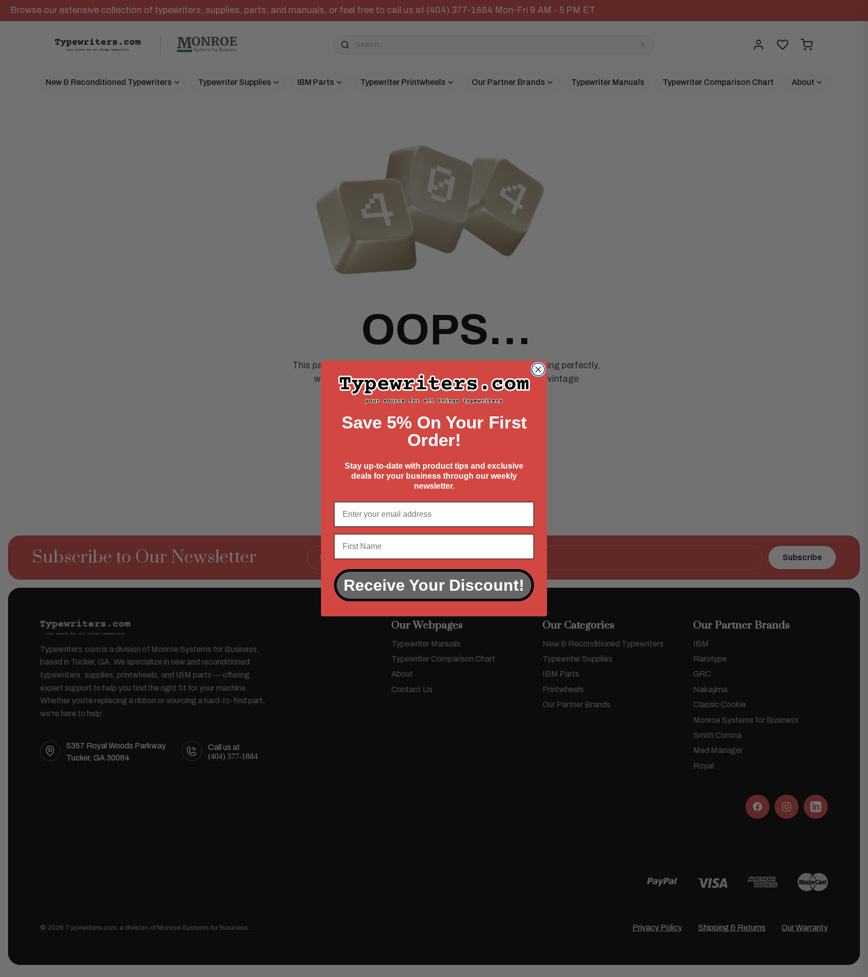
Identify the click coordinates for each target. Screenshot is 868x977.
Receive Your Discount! (434, 585)
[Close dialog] (538, 369)
